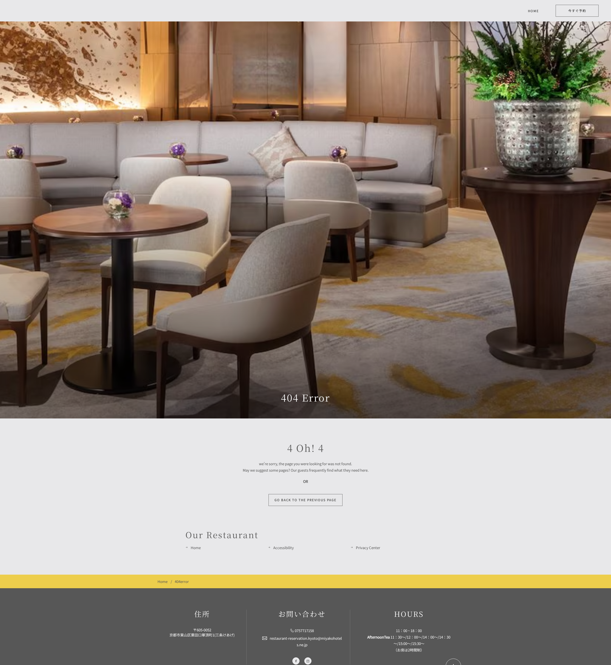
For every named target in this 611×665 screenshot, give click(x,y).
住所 (202, 614)
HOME (533, 11)
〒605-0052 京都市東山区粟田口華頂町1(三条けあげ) (202, 632)
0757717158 (304, 630)
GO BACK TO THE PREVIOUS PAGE (305, 500)
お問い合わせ (302, 614)
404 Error (305, 397)
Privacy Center (368, 547)
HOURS (409, 614)
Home (196, 547)
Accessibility (283, 547)
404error (182, 581)
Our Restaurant (221, 534)
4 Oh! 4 (305, 447)
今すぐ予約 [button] (577, 10)
